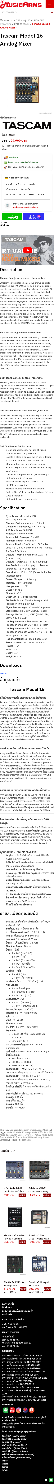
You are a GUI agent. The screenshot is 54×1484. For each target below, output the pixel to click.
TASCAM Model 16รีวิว (43, 1135)
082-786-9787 (33, 1387)
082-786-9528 (27, 1384)
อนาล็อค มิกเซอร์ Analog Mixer (35, 1130)
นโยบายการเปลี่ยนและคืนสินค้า (17, 1310)
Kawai (4, 1470)
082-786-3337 (34, 1362)
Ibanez (5, 1467)
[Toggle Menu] (50, 4)
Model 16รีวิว (37, 1132)
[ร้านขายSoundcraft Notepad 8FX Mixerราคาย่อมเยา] (39, 1264)
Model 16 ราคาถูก (23, 1132)
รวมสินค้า (7, 1314)
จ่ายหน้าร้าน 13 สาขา (15, 184)
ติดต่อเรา (7, 1307)
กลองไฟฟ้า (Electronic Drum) (15, 1451)
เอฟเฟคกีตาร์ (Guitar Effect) (14, 1448)
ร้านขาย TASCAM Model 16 (28, 1137)
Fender (5, 1461)
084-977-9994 (34, 1368)
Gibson (5, 1464)
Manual (3, 673)
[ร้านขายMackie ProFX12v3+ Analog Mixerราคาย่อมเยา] (14, 1264)
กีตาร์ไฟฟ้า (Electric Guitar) (14, 1436)
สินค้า (19, 20)
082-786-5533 (33, 1365)
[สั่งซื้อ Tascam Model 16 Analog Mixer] (12, 217)
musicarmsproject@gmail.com (25, 207)
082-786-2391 (39, 1400)
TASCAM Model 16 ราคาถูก (21, 1135)
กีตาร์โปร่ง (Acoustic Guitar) (14, 1439)
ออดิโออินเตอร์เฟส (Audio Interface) (18, 1454)
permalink (26, 1140)
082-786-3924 (26, 1381)
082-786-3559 (34, 1359)
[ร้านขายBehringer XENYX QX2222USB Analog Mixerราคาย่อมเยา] (39, 1170)
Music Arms (6, 20)
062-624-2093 (35, 1355)
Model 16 (11, 1132)
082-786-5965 (40, 1397)
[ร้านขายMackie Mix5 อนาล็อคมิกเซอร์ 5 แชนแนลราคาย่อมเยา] (14, 1217)
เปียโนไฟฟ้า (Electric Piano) (14, 1445)
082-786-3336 (32, 1375)
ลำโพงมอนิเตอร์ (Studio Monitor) (16, 1457)
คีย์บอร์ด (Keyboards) (11, 1442)
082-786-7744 (38, 1371)
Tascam (11, 135)
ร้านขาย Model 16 (7, 1137)
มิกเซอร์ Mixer (21, 23)
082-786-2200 (40, 1378)
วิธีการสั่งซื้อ (8, 1303)
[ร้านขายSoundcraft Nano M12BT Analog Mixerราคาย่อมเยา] (39, 1217)
